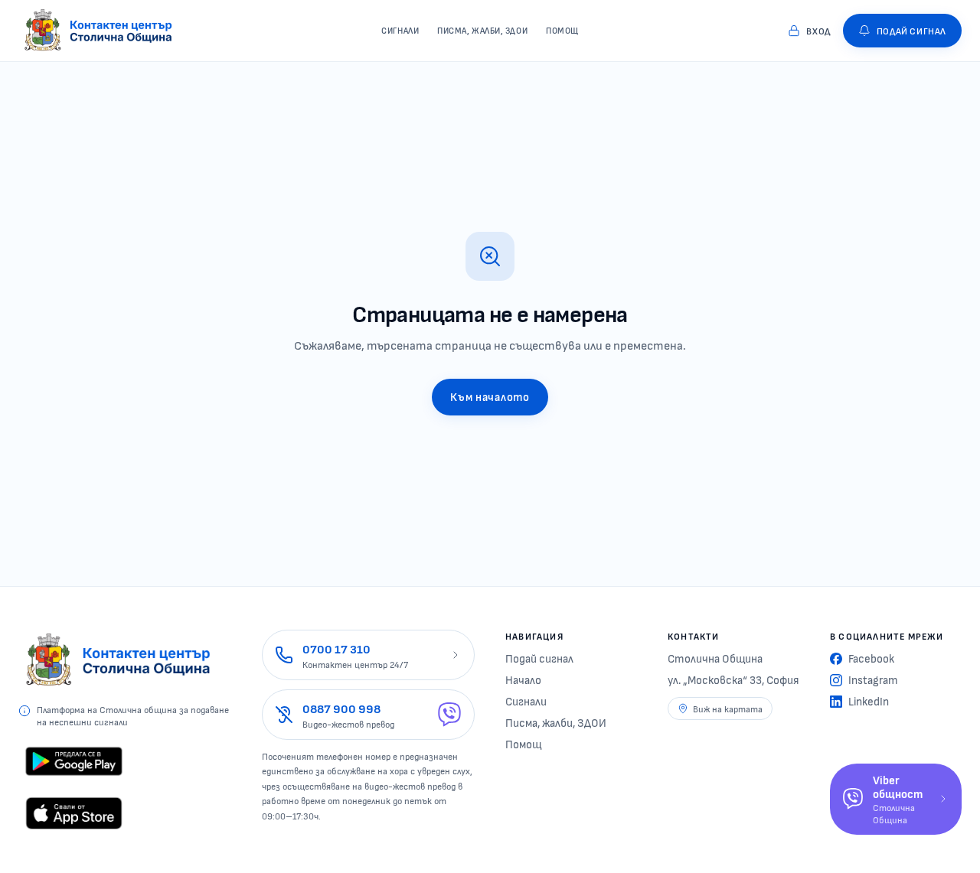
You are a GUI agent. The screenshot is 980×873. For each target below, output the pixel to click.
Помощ (523, 744)
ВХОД (818, 30)
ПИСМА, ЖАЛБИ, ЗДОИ (482, 30)
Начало (523, 679)
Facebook (871, 658)
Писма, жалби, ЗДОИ (555, 722)
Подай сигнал (539, 658)
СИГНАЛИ (400, 30)
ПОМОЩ (562, 30)
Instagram (873, 679)
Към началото (490, 396)
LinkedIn (868, 701)
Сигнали (526, 701)
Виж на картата (728, 708)
